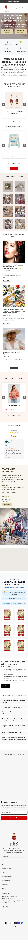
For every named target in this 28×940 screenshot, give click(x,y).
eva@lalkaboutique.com (11, 896)
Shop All (14, 168)
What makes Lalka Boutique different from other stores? (13, 720)
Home (3, 860)
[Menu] (25, 8)
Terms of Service (6, 880)
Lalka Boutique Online (11, 934)
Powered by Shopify (20, 934)
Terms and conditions (7, 876)
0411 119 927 (11, 493)
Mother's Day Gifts (6, 868)
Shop (3, 864)
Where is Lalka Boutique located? (12, 707)
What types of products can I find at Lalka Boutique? (13, 713)
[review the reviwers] (6, 446)
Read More (8, 455)
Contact (3, 872)
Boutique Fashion (7, 31)
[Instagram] (7, 906)
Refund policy (5, 884)
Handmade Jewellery (20, 31)
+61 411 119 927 (9, 898)
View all (14, 368)
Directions (7, 504)
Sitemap (4, 888)
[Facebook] (3, 906)
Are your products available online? (13, 726)
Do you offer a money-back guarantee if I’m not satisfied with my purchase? (14, 738)
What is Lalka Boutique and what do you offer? (13, 701)
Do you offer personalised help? (12, 732)
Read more (6, 280)
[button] (24, 104)
